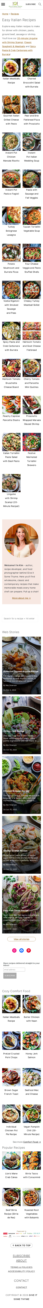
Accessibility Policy (21, 1271)
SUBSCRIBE (21, 1256)
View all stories (21, 939)
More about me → (21, 598)
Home (5, 14)
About (21, 1260)
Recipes (15, 14)
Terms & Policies (21, 1267)
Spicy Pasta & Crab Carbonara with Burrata (19, 50)
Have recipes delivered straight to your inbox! (21, 964)
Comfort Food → (32, 1142)
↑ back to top (21, 1245)
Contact (21, 1287)
